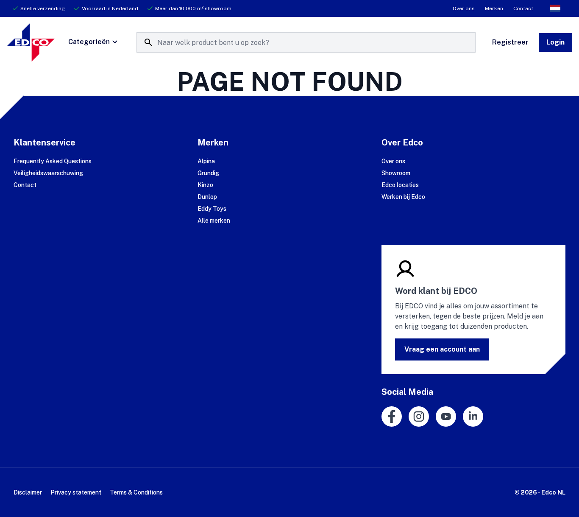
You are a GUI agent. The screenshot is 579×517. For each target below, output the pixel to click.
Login (555, 42)
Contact (523, 8)
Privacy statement (75, 492)
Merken (494, 8)
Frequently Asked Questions (53, 161)
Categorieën (89, 42)
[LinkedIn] (473, 416)
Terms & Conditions (136, 492)
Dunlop (207, 196)
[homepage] (31, 42)
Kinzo (205, 185)
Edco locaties (400, 185)
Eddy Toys (212, 208)
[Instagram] (419, 416)
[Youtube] (446, 416)
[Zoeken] (148, 42)
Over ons (464, 8)
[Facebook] (391, 416)
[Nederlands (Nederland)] (555, 8)
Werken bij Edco (403, 196)
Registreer (510, 42)
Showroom (395, 173)
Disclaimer (28, 492)
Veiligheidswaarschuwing (48, 173)
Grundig (208, 173)
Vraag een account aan (442, 349)
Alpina (206, 161)
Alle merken (214, 220)
